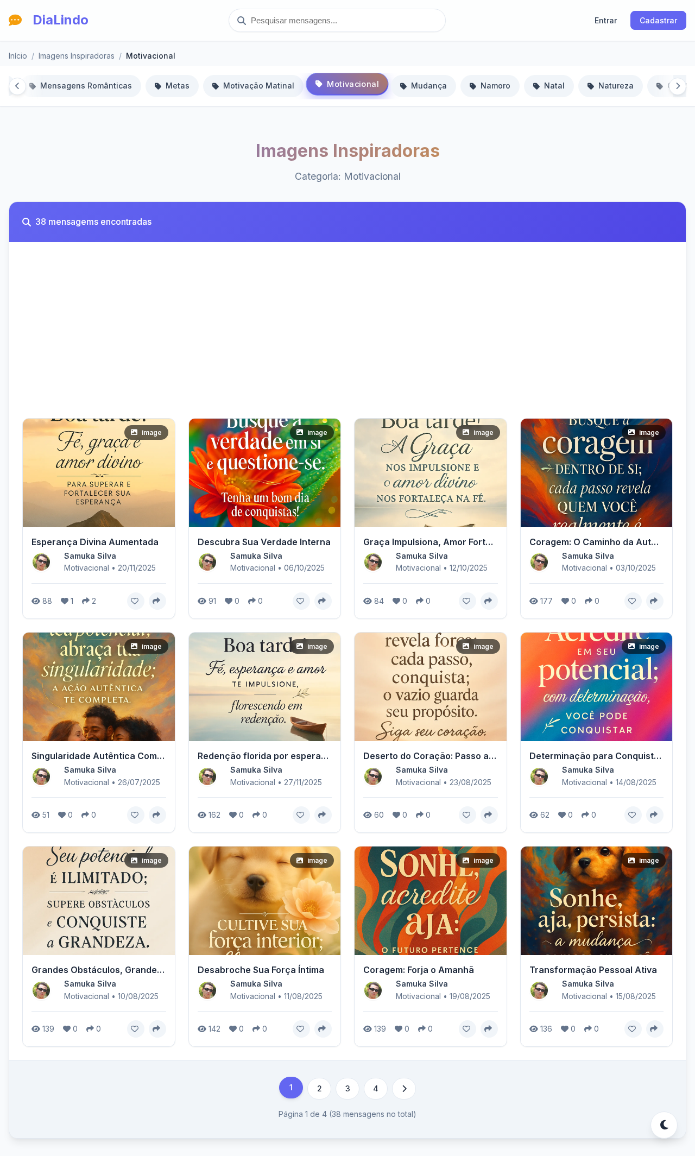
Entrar (606, 20)
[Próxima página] (404, 1089)
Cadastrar (658, 20)
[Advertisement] (347, 337)
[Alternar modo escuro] (664, 1125)
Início (18, 55)
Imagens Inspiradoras (77, 55)
